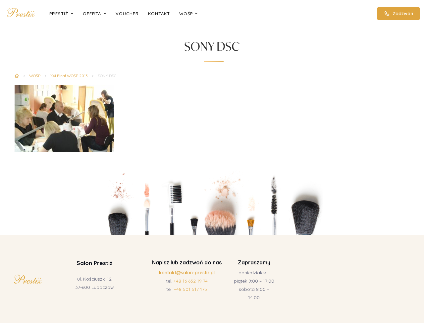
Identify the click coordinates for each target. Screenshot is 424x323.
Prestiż (58, 13)
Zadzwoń (403, 14)
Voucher (127, 13)
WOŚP (186, 13)
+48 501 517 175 (190, 289)
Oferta (92, 13)
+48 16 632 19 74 (191, 281)
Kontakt (159, 13)
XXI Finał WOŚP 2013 (69, 75)
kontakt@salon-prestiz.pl (187, 273)
